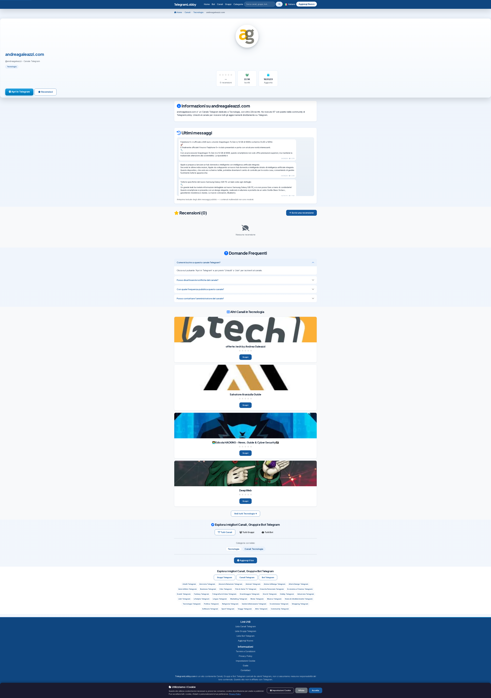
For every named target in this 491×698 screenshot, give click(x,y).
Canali (187, 12)
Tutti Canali (226, 532)
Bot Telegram (268, 577)
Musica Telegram (274, 599)
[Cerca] (279, 4)
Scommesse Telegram (279, 604)
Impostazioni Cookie (245, 661)
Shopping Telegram (300, 604)
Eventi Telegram (184, 594)
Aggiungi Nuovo (307, 4)
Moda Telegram (257, 599)
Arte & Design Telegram (298, 584)
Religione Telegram (230, 604)
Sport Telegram (227, 609)
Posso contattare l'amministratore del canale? (200, 298)
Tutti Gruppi (248, 532)
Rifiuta (301, 690)
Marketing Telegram (238, 599)
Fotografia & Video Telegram (224, 594)
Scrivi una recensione (302, 212)
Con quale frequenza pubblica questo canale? (200, 289)
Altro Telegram (261, 609)
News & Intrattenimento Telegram (299, 599)
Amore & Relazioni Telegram (230, 584)
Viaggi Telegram (245, 609)
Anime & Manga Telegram (274, 584)
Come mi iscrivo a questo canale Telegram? (198, 262)
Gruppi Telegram (224, 577)
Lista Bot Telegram (245, 636)
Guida (245, 665)
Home (207, 4)
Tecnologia (198, 12)
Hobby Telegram (287, 594)
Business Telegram (208, 589)
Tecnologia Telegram (192, 604)
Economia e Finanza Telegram (300, 589)
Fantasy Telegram (201, 594)
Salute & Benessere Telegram (254, 604)
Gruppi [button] (228, 4)
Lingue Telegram (220, 599)
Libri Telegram (184, 599)
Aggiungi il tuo (246, 560)
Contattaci (245, 670)
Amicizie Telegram (207, 584)
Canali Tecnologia (254, 549)
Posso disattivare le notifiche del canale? (197, 280)
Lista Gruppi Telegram (245, 631)
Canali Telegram (246, 577)
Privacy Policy (245, 656)
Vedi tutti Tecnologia (244, 513)
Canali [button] (220, 4)
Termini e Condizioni (245, 651)
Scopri (245, 357)
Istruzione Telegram (305, 594)
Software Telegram (210, 609)
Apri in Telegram (20, 91)
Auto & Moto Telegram (187, 589)
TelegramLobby (185, 4)
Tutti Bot (268, 532)
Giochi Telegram (270, 594)
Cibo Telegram (225, 589)
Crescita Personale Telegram (272, 589)
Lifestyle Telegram (201, 599)
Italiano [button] (291, 4)
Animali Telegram (253, 584)
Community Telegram (280, 609)
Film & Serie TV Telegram (245, 589)
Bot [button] (213, 4)
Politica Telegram (211, 604)
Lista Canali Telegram (245, 626)
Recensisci (47, 91)
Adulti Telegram (189, 584)
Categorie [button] (238, 4)
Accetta (315, 690)
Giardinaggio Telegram (249, 594)
